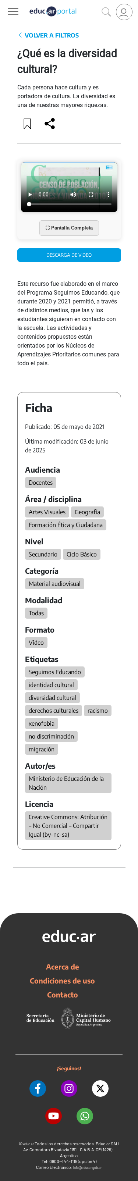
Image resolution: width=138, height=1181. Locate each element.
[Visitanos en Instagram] (69, 1088)
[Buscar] (106, 12)
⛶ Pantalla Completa (69, 228)
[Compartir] (49, 123)
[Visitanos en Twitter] (100, 1088)
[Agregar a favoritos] (27, 123)
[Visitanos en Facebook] (38, 1088)
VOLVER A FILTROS (51, 35)
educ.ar (28, 1144)
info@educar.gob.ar (87, 1168)
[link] (124, 12)
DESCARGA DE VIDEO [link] (69, 255)
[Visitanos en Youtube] (53, 1116)
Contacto (62, 994)
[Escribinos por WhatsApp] (85, 1116)
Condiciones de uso (62, 980)
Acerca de (62, 966)
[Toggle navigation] (6, 4)
